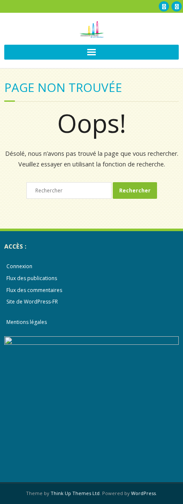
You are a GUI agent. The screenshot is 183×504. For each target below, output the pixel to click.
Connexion (19, 266)
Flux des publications (31, 278)
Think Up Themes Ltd (75, 493)
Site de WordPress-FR (32, 301)
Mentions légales (26, 322)
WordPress (143, 493)
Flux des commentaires (34, 290)
